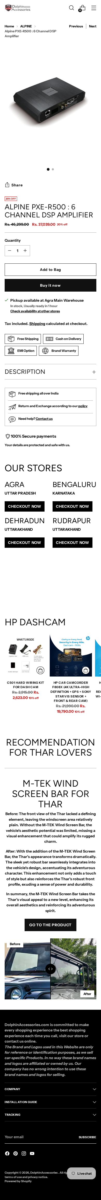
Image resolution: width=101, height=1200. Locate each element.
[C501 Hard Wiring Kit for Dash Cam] (26, 656)
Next (92, 26)
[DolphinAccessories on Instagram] (24, 1154)
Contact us (44, 419)
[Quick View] (40, 670)
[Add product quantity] (9, 251)
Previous (76, 26)
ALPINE (26, 26)
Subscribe (87, 1137)
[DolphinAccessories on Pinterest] (16, 1154)
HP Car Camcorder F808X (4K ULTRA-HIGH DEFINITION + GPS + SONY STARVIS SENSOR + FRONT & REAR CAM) (71, 692)
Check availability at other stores (35, 311)
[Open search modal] (71, 8)
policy (83, 406)
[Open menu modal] (93, 8)
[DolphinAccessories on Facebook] (8, 1154)
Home (9, 26)
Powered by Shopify (18, 1181)
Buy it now (50, 285)
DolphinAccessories (44, 1172)
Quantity (13, 240)
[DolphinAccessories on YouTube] (33, 1154)
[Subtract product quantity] (25, 251)
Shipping (37, 323)
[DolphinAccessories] (18, 8)
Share (17, 185)
